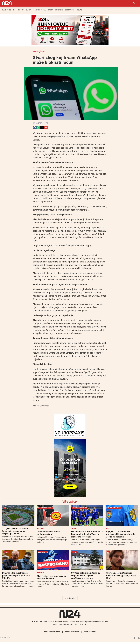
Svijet (28, 10)
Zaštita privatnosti (72, 632)
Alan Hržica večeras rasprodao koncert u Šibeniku (51, 577)
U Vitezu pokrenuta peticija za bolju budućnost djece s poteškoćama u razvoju (85, 575)
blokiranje (36, 406)
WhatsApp (45, 406)
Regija (21, 10)
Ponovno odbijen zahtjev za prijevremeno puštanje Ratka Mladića (16, 575)
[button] (35, 127)
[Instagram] (139, 638)
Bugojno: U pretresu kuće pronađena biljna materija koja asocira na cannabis (120, 534)
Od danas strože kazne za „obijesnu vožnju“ (48, 533)
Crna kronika (39, 10)
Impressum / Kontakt (52, 632)
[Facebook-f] (134, 638)
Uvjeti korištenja (90, 632)
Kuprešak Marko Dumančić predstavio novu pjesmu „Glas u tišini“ (121, 575)
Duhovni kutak (43, 552)
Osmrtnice (69, 10)
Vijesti (6, 552)
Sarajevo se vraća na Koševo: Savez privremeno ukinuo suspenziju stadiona (15, 531)
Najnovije (6, 10)
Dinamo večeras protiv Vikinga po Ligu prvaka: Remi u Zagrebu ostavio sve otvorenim (87, 534)
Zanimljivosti (39, 51)
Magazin (59, 10)
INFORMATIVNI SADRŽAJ (45, 507)
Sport (50, 10)
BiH (14, 10)
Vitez (74, 552)
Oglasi (79, 10)
